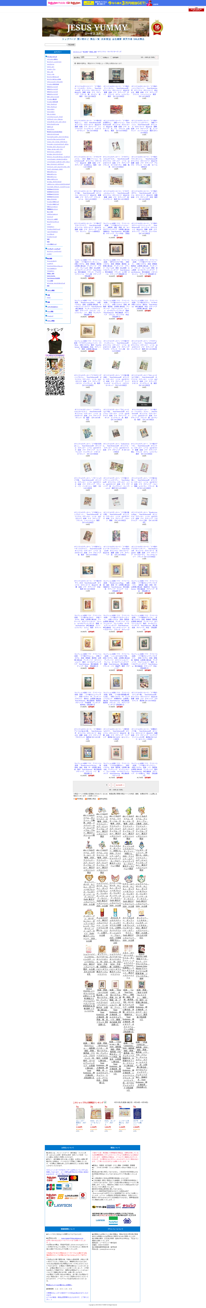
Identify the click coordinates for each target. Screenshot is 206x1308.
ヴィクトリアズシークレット (55, 266)
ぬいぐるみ (50, 211)
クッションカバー (52, 261)
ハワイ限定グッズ (52, 244)
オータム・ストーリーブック (55, 154)
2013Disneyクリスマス (53, 191)
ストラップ (50, 216)
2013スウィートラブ (52, 86)
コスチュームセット (52, 214)
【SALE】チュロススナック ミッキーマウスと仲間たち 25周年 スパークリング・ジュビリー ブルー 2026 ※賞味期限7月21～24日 (116, 930)
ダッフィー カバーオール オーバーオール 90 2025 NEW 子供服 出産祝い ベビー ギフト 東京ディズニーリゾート (103, 964)
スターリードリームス (53, 134)
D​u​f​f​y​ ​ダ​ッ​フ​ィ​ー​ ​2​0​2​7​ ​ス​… (110, 1123)
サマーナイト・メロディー (54, 151)
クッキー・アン (51, 69)
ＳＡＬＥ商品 (50, 320)
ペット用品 (50, 311)
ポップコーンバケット (53, 221)
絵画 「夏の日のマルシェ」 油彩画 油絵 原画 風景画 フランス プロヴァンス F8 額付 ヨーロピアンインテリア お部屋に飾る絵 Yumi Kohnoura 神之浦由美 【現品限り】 (90, 1060)
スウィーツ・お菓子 (52, 219)
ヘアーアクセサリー (52, 306)
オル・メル (50, 71)
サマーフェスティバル (53, 124)
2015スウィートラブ (52, 91)
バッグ (49, 224)
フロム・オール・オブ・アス (55, 149)
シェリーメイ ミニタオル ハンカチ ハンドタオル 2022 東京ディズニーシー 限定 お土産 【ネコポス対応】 (90, 964)
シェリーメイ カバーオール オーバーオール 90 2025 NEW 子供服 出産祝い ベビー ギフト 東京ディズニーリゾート (116, 964)
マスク (49, 297)
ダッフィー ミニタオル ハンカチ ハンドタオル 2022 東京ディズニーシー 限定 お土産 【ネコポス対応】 (142, 928)
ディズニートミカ (52, 236)
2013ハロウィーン (52, 171)
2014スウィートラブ (52, 89)
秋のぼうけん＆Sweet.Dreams (54, 131)
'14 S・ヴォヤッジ (52, 106)
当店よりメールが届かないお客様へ (59, 1285)
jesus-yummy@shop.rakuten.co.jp (72, 1238)
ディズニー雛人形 (52, 99)
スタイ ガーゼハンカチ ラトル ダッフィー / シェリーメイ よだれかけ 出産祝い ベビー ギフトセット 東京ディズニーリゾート (128, 965)
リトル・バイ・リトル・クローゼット (57, 141)
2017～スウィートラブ (53, 96)
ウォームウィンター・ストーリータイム (58, 136)
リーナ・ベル (50, 74)
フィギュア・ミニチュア (53, 248)
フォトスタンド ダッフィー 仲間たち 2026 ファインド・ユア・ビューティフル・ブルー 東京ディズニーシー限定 (116, 856)
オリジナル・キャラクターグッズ (56, 283)
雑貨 (48, 239)
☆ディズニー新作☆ (52, 59)
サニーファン (50, 129)
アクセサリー (50, 226)
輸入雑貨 (49, 258)
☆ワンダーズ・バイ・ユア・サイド (56, 121)
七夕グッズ (50, 126)
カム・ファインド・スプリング (55, 164)
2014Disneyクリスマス (53, 194)
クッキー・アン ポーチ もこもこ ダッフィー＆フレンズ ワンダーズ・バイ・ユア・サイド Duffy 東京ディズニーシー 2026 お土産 (90, 928)
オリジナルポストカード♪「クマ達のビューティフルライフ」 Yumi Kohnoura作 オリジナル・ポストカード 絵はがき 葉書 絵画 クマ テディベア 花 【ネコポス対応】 (116, 551)
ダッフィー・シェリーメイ (54, 61)
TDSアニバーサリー (52, 206)
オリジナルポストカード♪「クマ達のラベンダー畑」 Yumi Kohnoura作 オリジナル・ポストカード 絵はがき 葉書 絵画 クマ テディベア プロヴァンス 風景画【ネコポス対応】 (145, 696)
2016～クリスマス (52, 199)
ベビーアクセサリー (52, 231)
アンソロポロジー (52, 268)
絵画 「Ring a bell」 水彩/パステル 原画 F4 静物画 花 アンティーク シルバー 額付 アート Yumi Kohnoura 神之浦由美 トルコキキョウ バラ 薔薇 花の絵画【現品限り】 (116, 1007)
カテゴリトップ (77, 51)
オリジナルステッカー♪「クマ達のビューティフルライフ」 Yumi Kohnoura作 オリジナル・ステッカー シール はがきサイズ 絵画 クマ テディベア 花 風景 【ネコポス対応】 (88, 551)
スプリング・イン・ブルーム (55, 119)
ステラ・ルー (50, 66)
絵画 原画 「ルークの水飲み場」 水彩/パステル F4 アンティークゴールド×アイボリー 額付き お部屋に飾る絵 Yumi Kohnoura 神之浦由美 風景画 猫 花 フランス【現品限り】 (103, 1007)
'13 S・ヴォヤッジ (52, 104)
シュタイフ (50, 263)
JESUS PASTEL (51, 276)
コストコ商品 (50, 290)
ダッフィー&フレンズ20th (54, 79)
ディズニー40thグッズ (53, 204)
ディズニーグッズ (52, 56)
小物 (48, 295)
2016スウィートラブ (52, 94)
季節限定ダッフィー (52, 209)
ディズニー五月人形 (52, 101)
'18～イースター (51, 114)
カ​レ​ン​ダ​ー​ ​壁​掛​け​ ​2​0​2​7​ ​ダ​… (82, 1123)
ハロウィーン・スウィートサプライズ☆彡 (58, 184)
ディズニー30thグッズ (53, 201)
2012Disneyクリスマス (53, 189)
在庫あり (106, 57)
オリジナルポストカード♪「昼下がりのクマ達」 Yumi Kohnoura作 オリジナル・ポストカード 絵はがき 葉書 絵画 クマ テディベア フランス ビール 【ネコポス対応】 (88, 195)
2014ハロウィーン (52, 174)
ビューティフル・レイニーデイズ (56, 139)
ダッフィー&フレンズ (53, 76)
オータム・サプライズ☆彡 (54, 181)
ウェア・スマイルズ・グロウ (55, 169)
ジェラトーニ (50, 64)
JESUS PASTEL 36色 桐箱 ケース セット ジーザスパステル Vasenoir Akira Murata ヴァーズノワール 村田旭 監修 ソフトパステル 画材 (143, 966)
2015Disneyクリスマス (53, 196)
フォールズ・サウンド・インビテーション (58, 186)
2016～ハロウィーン (52, 179)
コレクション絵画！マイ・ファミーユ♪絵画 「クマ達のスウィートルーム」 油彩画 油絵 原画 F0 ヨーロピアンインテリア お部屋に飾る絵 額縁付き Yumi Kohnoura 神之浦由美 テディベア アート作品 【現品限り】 (117, 229)
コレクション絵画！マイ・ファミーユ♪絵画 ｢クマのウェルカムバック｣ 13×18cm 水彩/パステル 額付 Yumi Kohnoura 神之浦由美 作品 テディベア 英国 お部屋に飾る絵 (88, 345)
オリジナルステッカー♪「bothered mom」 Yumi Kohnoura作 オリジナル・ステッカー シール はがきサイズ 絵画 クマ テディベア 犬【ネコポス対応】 (116, 448)
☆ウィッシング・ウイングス (55, 81)
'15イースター (50, 109)
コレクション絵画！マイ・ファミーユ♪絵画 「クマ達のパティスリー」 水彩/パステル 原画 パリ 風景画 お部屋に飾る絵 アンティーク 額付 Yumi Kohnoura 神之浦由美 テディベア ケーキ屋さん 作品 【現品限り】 (145, 769)
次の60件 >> (120, 785)
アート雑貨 (50, 280)
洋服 (48, 302)
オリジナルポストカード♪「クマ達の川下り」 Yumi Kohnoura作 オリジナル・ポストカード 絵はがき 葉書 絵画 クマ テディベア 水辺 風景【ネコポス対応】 (145, 195)
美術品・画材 (50, 273)
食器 (48, 241)
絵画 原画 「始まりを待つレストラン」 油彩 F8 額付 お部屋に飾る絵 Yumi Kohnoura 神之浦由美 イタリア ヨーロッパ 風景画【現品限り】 (142, 1005)
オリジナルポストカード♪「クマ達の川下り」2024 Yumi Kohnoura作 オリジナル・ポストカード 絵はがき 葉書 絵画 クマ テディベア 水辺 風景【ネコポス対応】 (88, 585)
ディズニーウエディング (53, 229)
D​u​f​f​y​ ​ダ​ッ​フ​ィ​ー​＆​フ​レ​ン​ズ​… (95, 1123)
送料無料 (115, 57)
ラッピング (50, 316)
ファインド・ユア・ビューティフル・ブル (58, 166)
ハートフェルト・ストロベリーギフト (57, 159)
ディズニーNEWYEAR (53, 84)
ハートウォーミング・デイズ (55, 116)
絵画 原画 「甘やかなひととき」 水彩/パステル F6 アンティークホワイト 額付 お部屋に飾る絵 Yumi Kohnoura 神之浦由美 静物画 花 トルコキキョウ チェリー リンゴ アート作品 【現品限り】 (103, 1063)
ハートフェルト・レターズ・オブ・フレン (58, 161)
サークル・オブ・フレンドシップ (56, 146)
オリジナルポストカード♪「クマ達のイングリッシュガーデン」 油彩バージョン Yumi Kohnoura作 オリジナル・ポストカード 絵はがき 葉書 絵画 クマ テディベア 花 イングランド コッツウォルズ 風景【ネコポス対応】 (144, 127)
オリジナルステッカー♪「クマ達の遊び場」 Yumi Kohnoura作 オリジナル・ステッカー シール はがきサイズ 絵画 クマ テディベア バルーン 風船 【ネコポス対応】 (116, 516)
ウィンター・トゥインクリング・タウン (58, 144)
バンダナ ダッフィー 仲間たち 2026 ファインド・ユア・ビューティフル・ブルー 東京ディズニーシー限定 (142, 860)
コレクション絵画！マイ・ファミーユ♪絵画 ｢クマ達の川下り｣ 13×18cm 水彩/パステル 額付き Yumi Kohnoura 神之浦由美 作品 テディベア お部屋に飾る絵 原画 (145, 304)
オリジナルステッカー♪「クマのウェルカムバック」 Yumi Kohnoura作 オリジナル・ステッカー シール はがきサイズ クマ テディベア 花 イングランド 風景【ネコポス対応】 (144, 345)
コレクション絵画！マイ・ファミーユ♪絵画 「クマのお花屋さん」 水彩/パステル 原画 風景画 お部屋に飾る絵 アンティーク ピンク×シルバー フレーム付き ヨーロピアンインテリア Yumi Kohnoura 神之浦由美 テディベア (117, 769)
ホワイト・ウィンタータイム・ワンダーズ (58, 156)
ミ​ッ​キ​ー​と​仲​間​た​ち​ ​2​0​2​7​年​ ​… (124, 1123)
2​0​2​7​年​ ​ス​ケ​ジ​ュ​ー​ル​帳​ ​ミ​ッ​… (138, 1123)
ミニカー (49, 253)
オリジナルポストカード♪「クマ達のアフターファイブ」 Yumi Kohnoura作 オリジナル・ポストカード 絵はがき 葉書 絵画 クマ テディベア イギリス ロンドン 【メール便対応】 (88, 227)
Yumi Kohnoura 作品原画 (53, 278)
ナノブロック (50, 234)
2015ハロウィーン (52, 176)
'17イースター (50, 111)
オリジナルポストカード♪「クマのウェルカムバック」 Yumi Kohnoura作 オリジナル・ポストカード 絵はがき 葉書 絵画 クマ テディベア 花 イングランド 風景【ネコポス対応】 (117, 195)
